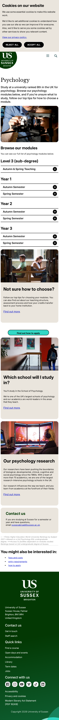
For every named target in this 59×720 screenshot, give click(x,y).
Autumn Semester (14, 187)
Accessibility (11, 691)
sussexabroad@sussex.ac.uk (26, 525)
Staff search (11, 635)
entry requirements (17, 561)
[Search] (55, 58)
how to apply (14, 565)
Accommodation (13, 657)
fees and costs (15, 557)
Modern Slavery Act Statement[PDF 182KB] (20, 702)
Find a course (12, 648)
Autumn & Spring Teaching (19, 169)
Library (8, 661)
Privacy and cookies (15, 696)
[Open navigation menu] (48, 56)
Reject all (12, 44)
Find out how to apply (28, 333)
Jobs (7, 671)
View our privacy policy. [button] (14, 37)
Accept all (33, 44)
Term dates (10, 666)
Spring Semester (13, 193)
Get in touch (11, 631)
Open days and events (16, 652)
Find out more (11, 311)
